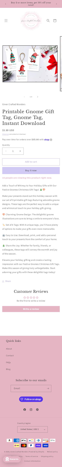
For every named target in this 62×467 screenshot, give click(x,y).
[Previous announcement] (5, 4)
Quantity (6, 145)
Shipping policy (47, 456)
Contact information (32, 461)
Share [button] (8, 281)
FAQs (8, 362)
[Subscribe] (48, 388)
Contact (10, 355)
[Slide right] (37, 96)
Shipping (5, 134)
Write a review (31, 309)
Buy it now (31, 170)
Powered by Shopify (36, 452)
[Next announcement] (56, 4)
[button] (6, 20)
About (9, 348)
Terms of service (31, 456)
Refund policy (52, 452)
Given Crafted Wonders (19, 452)
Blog (8, 369)
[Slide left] (24, 96)
